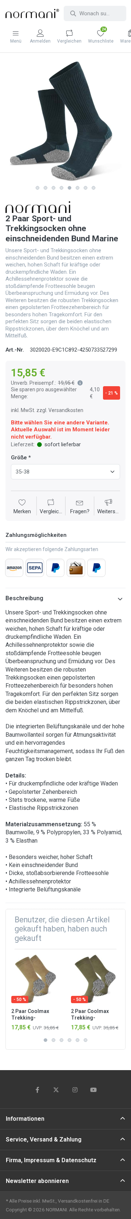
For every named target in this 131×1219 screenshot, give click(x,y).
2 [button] (45, 188)
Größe (19, 457)
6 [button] (77, 188)
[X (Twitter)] (56, 1090)
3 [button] (53, 188)
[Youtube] (94, 1090)
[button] (79, 383)
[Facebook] (37, 1090)
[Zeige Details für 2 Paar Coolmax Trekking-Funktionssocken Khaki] (95, 979)
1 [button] (37, 188)
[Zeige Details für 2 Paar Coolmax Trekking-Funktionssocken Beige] (35, 979)
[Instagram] (75, 1090)
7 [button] (85, 188)
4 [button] (61, 188)
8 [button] (93, 188)
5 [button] (69, 188)
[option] (65, 122)
